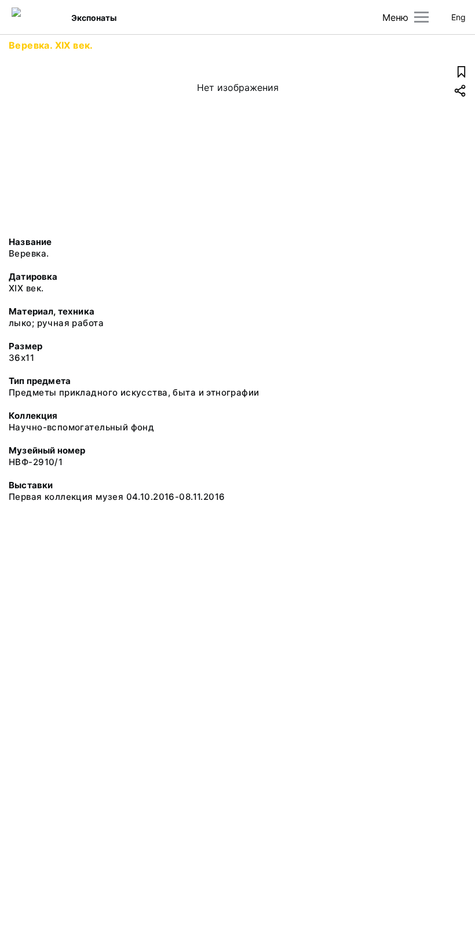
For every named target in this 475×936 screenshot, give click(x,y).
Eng (458, 17)
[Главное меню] (421, 17)
